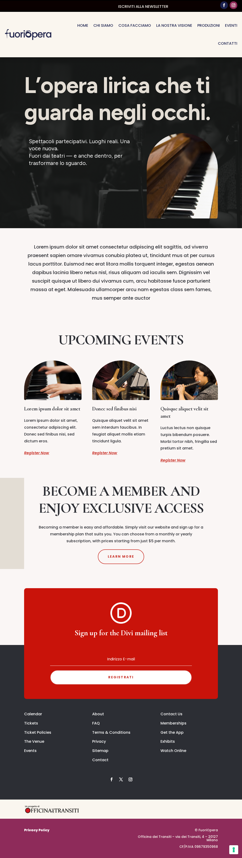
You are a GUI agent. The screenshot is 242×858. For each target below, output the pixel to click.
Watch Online (173, 750)
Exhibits (167, 741)
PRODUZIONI (208, 25)
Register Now (36, 453)
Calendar (33, 714)
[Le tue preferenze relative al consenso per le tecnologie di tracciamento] (233, 849)
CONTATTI (227, 43)
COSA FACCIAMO (134, 25)
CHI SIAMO (103, 25)
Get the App (172, 732)
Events (30, 750)
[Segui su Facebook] (224, 5)
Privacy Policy (36, 830)
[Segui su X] (121, 779)
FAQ (96, 723)
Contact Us (171, 714)
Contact (100, 760)
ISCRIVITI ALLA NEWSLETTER (143, 6)
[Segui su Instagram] (233, 5)
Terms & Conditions (111, 732)
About (98, 714)
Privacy (99, 741)
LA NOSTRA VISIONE (174, 25)
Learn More (121, 556)
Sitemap (100, 750)
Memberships (173, 723)
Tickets (31, 723)
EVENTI (231, 25)
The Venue (34, 741)
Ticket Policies (37, 732)
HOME (82, 25)
